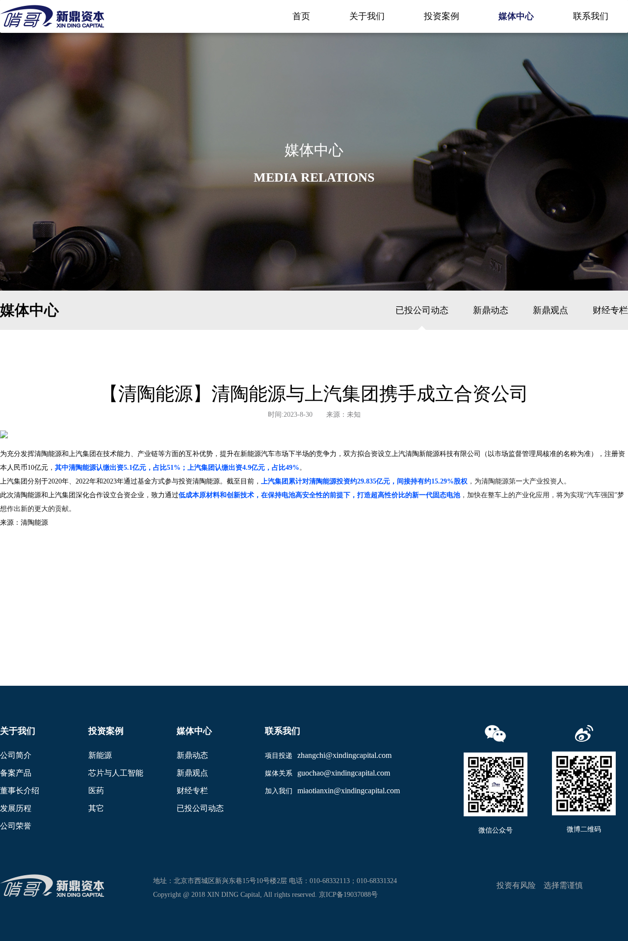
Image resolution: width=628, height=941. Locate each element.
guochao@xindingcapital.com (343, 773)
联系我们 (590, 16)
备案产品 (15, 773)
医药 (96, 790)
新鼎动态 (490, 310)
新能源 (100, 755)
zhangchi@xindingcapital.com (344, 755)
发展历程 (15, 808)
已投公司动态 (421, 310)
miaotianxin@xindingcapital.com (348, 790)
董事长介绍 (19, 790)
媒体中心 (516, 16)
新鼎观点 (550, 310)
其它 (96, 808)
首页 (301, 16)
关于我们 (367, 16)
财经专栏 (610, 310)
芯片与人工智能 (115, 773)
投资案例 (441, 16)
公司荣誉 (15, 826)
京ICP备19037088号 (348, 894)
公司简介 (15, 755)
